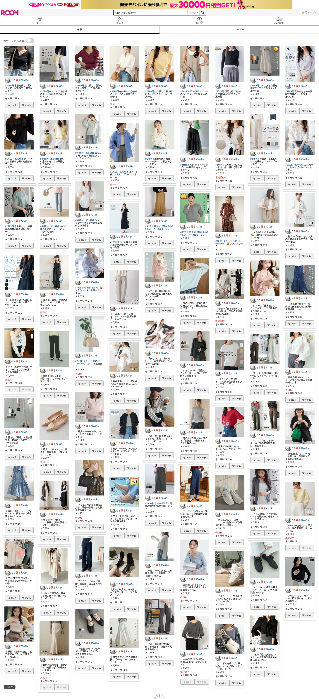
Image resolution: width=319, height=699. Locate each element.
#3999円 (254, 85)
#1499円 (219, 165)
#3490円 (114, 91)
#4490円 (254, 159)
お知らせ (199, 20)
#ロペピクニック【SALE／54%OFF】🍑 (229, 242)
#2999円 (9, 226)
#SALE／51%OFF (294, 165)
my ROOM (279, 20)
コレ (13, 105)
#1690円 (114, 242)
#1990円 (149, 91)
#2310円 (219, 91)
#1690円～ (45, 91)
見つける (120, 20)
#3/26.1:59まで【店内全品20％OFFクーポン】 (159, 227)
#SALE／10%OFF (119, 172)
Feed (40, 20)
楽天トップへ (310, 12)
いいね (28, 105)
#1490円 (149, 159)
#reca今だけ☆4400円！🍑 (89, 287)
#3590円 (9, 85)
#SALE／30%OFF (14, 159)
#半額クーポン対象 (49, 159)
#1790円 (79, 85)
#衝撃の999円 (187, 165)
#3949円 (289, 91)
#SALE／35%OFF (189, 91)
